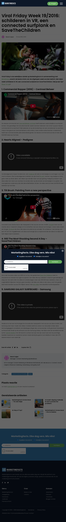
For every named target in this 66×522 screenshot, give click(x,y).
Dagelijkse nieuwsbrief (25, 256)
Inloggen (53, 3)
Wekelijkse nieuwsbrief (42, 256)
